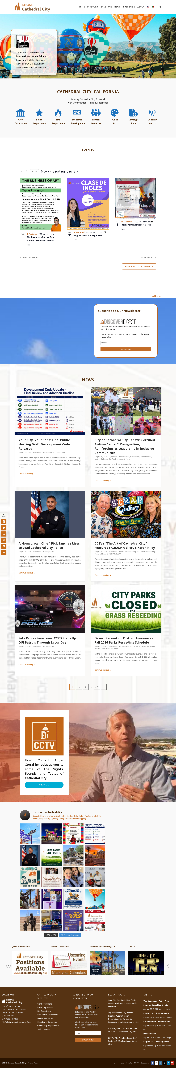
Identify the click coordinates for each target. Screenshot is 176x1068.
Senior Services (43, 1029)
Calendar (106, 7)
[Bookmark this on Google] (3, 534)
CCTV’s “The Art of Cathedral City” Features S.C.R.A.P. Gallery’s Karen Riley (125, 545)
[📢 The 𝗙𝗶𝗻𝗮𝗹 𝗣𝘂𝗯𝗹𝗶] (95, 833)
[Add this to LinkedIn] (3, 540)
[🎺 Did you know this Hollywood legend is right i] (30, 899)
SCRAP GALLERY (115, 554)
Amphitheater (145, 456)
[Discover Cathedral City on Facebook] (152, 1063)
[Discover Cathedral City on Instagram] (160, 1063)
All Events (156, 296)
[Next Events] (26, 171)
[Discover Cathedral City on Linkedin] (168, 1063)
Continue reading (27, 473)
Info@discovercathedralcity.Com (17, 1022)
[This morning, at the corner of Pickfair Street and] (30, 833)
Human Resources (45, 1018)
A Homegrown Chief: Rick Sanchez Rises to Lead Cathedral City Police (49, 545)
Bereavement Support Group (136, 224)
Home (81, 7)
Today (34, 171)
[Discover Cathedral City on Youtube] (172, 1063)
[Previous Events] (21, 171)
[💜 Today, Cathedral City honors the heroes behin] (51, 899)
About (141, 7)
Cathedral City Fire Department (113, 459)
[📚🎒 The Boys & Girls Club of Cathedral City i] (73, 920)
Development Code (57, 452)
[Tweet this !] (3, 527)
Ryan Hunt (37, 452)
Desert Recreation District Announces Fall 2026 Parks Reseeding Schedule (124, 640)
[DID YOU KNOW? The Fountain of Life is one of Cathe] (73, 855)
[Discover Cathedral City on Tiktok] (164, 1063)
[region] (88, 46)
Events (129, 1063)
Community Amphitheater (48, 1025)
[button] (88, 46)
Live (127, 456)
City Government (44, 1004)
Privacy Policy (33, 1063)
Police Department (45, 1007)
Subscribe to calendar (137, 266)
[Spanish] (153, 7)
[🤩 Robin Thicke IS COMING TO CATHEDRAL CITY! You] (30, 877)
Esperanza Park (107, 648)
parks (116, 648)
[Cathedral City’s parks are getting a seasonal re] (51, 855)
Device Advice (149, 1033)
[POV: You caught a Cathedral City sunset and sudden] (95, 855)
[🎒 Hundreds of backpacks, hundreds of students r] (95, 877)
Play (137, 456)
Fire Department (44, 1011)
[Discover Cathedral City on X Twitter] (156, 1063)
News (117, 7)
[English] (148, 7)
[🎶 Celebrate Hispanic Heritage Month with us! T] (73, 833)
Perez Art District (101, 554)
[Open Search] (160, 7)
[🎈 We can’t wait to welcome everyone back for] (95, 899)
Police (128, 459)
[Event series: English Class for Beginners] (105, 232)
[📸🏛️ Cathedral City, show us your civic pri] (73, 877)
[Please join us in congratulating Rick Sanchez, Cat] (30, 855)
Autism (97, 459)
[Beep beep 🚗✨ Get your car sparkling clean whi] (73, 899)
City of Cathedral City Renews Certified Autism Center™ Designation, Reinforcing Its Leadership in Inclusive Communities (125, 446)
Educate (122, 456)
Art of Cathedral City (147, 551)
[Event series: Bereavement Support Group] (152, 222)
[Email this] (3, 546)
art (138, 551)
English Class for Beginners (88, 235)
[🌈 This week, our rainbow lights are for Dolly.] (51, 833)
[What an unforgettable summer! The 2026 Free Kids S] (51, 920)
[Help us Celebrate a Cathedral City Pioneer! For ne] (51, 877)
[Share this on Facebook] (3, 521)
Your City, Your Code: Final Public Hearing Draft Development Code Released (44, 444)
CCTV (136, 1063)
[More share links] (3, 552)
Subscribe (129, 7)
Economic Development (47, 1014)
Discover (92, 7)
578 (97, 687)
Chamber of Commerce (47, 1022)
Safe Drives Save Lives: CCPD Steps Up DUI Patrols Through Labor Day (47, 640)
